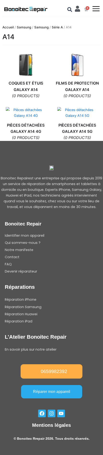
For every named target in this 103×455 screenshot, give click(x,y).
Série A (57, 27)
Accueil (8, 27)
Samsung (24, 27)
